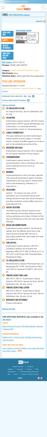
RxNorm (25, 348)
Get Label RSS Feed (36, 348)
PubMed (28, 337)
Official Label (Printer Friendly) (14, 100)
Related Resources (7, 46)
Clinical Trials (19, 337)
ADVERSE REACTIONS (13, 207)
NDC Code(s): (7, 62)
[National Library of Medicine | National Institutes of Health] (23, 362)
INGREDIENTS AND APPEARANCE (17, 300)
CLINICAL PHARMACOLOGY (15, 132)
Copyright (20, 369)
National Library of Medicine (17, 2)
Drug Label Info (7, 33)
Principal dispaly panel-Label (17, 275)
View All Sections (8, 105)
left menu (6, 319)
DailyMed (23, 7)
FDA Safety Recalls (28, 326)
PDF (25, 96)
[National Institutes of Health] (3, 2)
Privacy (29, 369)
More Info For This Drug (6, 55)
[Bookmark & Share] (41, 378)
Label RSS (39, 21)
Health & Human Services (30, 374)
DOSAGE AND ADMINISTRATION (16, 225)
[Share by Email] (39, 378)
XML (29, 96)
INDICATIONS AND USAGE (14, 147)
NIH (9, 374)
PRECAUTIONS (10, 189)
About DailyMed (18, 366)
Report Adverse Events (11, 326)
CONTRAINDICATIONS (13, 157)
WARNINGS (10, 172)
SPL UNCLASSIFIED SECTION (15, 108)
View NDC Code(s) (9, 351)
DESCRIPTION (10, 117)
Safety (5, 40)
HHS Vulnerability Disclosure (29, 372)
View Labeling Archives (11, 348)
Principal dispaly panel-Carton (17, 287)
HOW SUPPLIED (11, 242)
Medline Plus (7, 337)
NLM (15, 374)
